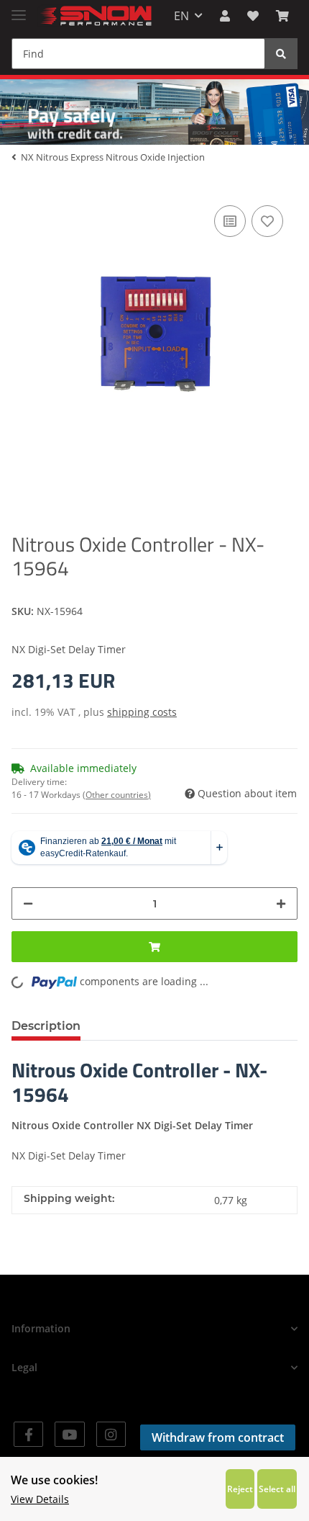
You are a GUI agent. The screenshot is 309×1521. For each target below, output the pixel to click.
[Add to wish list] (267, 221)
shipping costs (142, 712)
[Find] (281, 53)
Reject (240, 1488)
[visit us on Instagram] (111, 1434)
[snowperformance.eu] (94, 16)
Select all (277, 1488)
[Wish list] (253, 15)
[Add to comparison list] (230, 221)
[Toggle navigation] (18, 9)
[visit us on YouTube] (69, 1434)
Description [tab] (45, 1026)
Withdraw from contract (218, 1437)
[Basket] (282, 15)
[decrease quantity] (28, 903)
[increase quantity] (281, 903)
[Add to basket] (154, 946)
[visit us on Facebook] (28, 1434)
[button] (225, 15)
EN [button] (181, 16)
